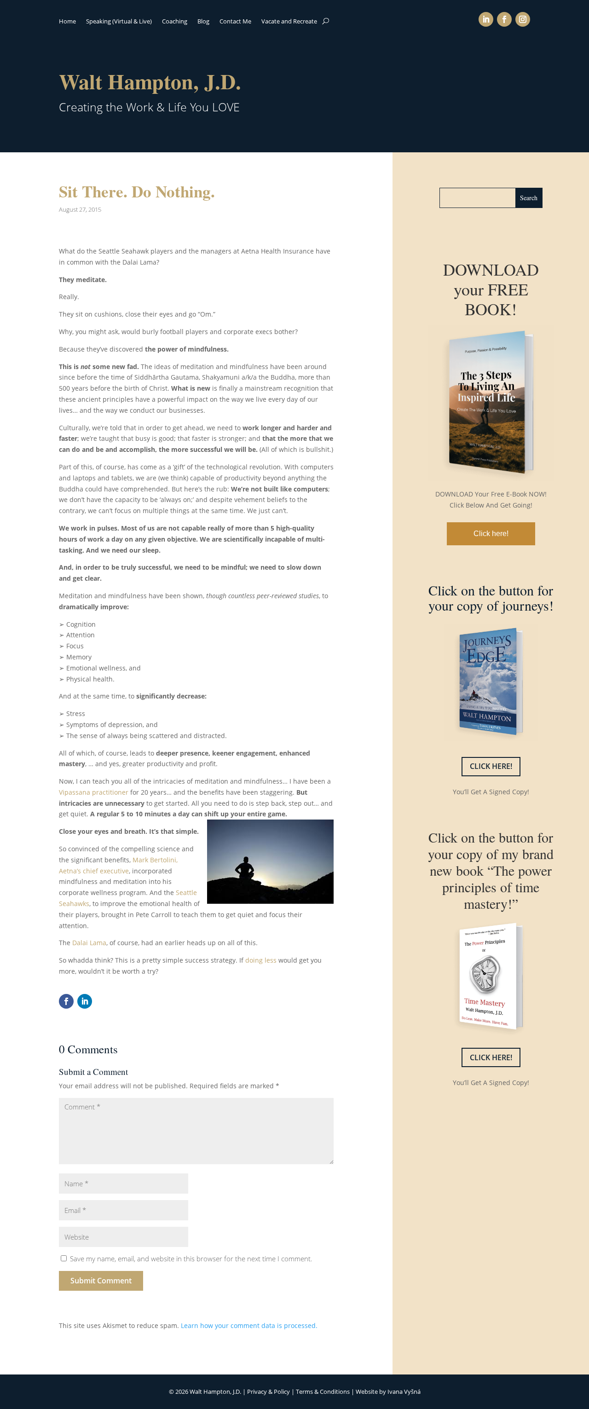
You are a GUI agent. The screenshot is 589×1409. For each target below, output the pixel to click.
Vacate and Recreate (289, 21)
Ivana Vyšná (404, 1391)
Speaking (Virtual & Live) (119, 21)
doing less (261, 960)
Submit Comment (101, 1281)
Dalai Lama (89, 942)
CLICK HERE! (491, 766)
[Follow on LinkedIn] (486, 19)
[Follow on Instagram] (522, 19)
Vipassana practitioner (93, 792)
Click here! (491, 533)
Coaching (174, 21)
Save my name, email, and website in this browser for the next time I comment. (191, 1258)
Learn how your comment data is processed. (249, 1325)
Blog (203, 21)
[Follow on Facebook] (504, 19)
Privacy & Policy (268, 1391)
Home (67, 21)
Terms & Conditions (323, 1391)
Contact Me (235, 21)
